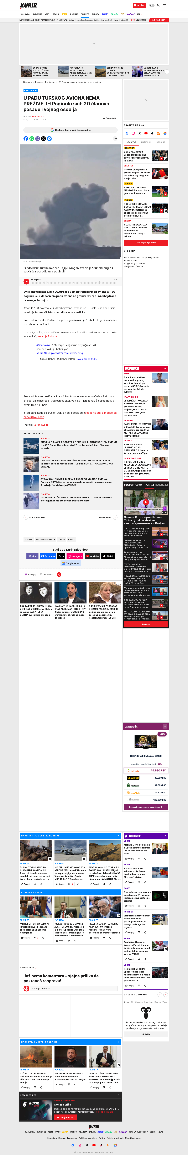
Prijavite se (67, 1117)
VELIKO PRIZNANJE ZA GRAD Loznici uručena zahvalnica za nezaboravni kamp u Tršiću (141, 20)
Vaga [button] (164, 1002)
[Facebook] (127, 133)
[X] (140, 133)
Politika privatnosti (115, 1138)
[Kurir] (28, 5)
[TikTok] (152, 133)
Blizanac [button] (139, 1002)
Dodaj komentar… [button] (41, 988)
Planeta (39, 82)
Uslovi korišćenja (133, 1138)
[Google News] (165, 133)
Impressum (72, 1138)
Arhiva (102, 1138)
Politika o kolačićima (88, 1138)
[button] (110, 118)
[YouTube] (146, 133)
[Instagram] (133, 133)
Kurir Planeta (38, 116)
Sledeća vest (105, 517)
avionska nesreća (45, 539)
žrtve (61, 539)
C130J (71, 539)
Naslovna (27, 82)
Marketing (52, 1138)
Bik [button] (132, 1002)
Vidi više (146, 1034)
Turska (28, 539)
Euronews (39, 424)
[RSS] (158, 133)
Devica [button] (158, 1002)
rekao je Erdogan (47, 336)
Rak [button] (146, 1002)
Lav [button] (151, 1002)
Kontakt (62, 1138)
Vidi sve (146, 624)
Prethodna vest (37, 517)
